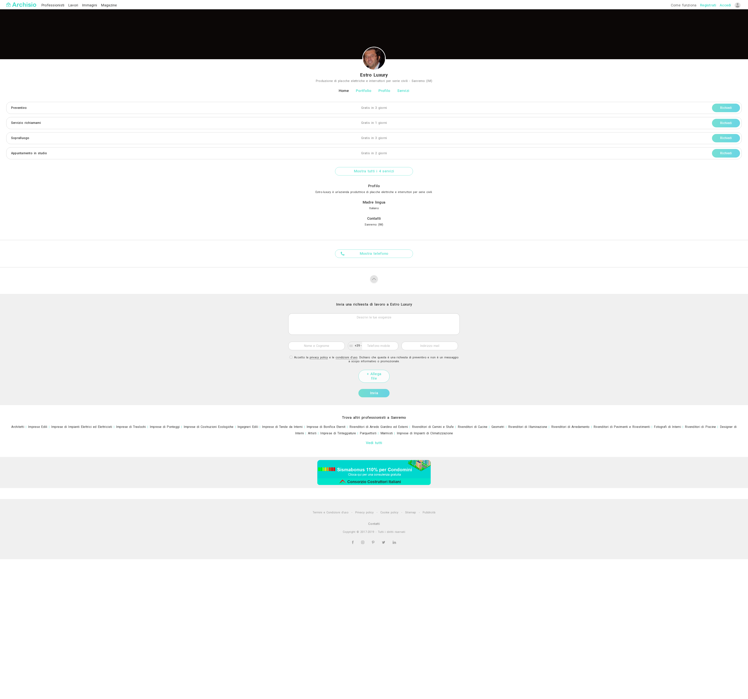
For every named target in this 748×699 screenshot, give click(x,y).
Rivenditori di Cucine (473, 427)
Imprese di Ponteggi (165, 427)
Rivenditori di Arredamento (570, 427)
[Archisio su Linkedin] (394, 542)
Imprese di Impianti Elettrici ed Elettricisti (81, 427)
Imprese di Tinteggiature (338, 433)
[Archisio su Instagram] (363, 542)
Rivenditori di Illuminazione (527, 427)
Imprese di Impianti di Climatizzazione (425, 433)
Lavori (74, 5)
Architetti (17, 427)
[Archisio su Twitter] (384, 542)
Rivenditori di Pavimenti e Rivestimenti (622, 427)
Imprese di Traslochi (131, 427)
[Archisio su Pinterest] (374, 542)
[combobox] (355, 346)
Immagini (90, 5)
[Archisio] (21, 2)
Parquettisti (368, 433)
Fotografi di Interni (667, 427)
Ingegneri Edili (247, 427)
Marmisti (386, 433)
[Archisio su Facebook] (353, 542)
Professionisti (53, 5)
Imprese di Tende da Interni (282, 427)
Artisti (312, 433)
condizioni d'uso (346, 357)
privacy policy (319, 357)
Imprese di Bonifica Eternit (326, 427)
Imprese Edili (37, 427)
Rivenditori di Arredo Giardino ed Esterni (378, 427)
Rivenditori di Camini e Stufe (433, 427)
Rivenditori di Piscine (700, 427)
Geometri (497, 427)
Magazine (109, 5)
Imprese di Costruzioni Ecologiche (209, 427)
